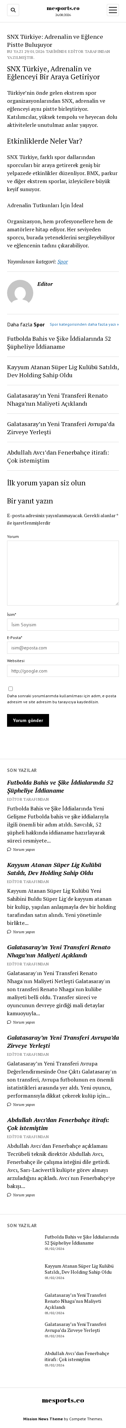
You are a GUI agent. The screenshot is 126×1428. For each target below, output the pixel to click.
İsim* (11, 614)
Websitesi (16, 660)
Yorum (13, 536)
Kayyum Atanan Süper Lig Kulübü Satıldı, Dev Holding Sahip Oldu (54, 869)
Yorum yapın (23, 849)
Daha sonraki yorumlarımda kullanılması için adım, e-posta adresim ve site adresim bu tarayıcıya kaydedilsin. (61, 698)
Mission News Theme (43, 1418)
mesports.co (63, 8)
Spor (62, 261)
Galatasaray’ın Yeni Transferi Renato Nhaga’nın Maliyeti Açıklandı (59, 951)
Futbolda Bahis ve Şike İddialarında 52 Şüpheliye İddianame (60, 786)
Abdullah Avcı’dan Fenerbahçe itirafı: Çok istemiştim (58, 1124)
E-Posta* (14, 637)
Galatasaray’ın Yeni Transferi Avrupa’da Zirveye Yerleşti (63, 1041)
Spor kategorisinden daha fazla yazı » (84, 324)
